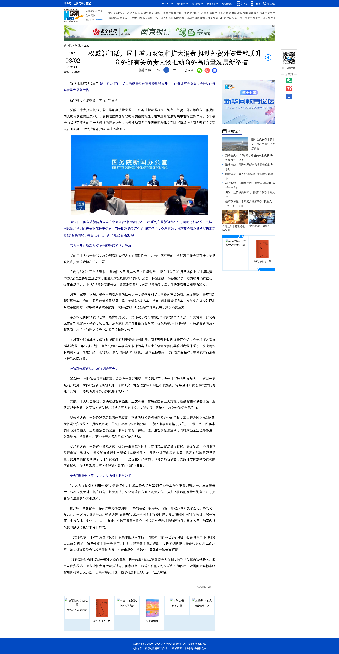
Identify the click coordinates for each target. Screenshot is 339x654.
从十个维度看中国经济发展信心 (263, 143)
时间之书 (177, 605)
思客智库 (171, 12)
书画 (223, 12)
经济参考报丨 (233, 201)
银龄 (176, 17)
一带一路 (242, 17)
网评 (151, 12)
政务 (256, 12)
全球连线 (181, 12)
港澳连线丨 (232, 164)
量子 (206, 12)
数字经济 (148, 17)
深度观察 (234, 131)
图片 (250, 12)
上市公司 (260, 17)
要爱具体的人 (202, 605)
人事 (134, 12)
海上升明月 (152, 620)
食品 (122, 17)
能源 (202, 17)
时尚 (223, 17)
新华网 (68, 45)
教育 (189, 12)
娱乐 (218, 17)
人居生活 (130, 17)
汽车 (116, 17)
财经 (146, 12)
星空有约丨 (232, 183)
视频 (245, 12)
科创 (200, 12)
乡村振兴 (168, 17)
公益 (234, 17)
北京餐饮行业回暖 (259, 226)
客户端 (243, 3)
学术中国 (158, 17)
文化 (217, 12)
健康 (228, 12)
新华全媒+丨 (232, 155)
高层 (123, 12)
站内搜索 (271, 3)
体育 (211, 12)
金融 (111, 17)
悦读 (229, 17)
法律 (262, 12)
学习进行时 (114, 12)
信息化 (138, 17)
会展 (207, 17)
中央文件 (270, 12)
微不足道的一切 (102, 620)
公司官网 (91, 15)
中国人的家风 (127, 605)
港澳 (157, 12)
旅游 (197, 17)
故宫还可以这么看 (77, 609)
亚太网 (251, 17)
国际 (140, 12)
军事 (234, 12)
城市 (191, 17)
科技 (195, 12)
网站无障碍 (227, 3)
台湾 (162, 12)
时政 (129, 12)
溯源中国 (184, 17)
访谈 (239, 12)
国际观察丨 (232, 174)
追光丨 (229, 192)
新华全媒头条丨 (260, 139)
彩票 (213, 17)
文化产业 (270, 17)
